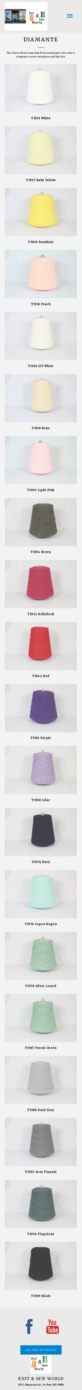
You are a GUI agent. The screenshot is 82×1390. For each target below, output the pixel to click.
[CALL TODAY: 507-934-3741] (40, 1353)
